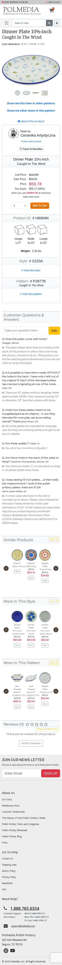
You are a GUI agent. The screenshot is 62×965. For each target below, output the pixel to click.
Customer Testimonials (13, 811)
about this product (32, 121)
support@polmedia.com (23, 926)
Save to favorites (32, 149)
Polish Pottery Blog (12, 836)
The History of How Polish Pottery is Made (23, 818)
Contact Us (7, 858)
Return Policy (9, 871)
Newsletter (7, 883)
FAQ (4, 889)
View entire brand (31, 141)
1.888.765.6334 (53, 2)
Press (4, 842)
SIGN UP (50, 773)
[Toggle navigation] (6, 23)
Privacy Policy (9, 877)
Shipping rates (9, 864)
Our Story (7, 799)
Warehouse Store (10, 805)
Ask (54, 331)
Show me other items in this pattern (31, 110)
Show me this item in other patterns (31, 103)
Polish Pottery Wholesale (14, 830)
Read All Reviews (47, 729)
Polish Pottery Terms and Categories (20, 824)
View (17, 571)
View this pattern (31, 294)
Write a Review (31, 743)
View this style (31, 270)
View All (53, 540)
